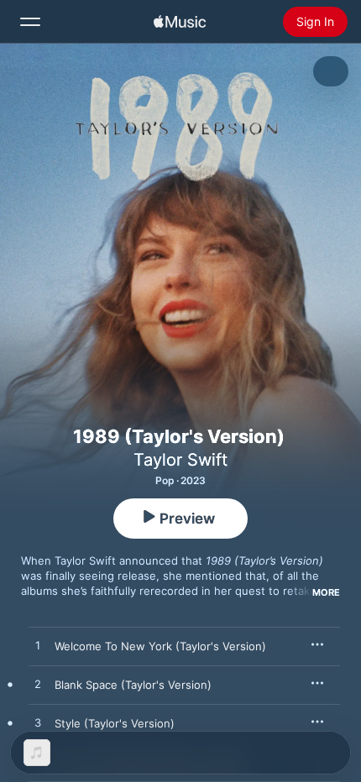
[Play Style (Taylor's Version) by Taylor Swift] (38, 723)
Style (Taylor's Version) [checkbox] (115, 723)
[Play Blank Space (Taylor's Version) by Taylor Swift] (38, 684)
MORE (326, 592)
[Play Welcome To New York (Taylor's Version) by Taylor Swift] (38, 646)
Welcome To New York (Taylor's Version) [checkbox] (160, 646)
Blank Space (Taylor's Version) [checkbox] (133, 684)
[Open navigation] (30, 21)
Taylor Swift (180, 460)
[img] (180, 21)
